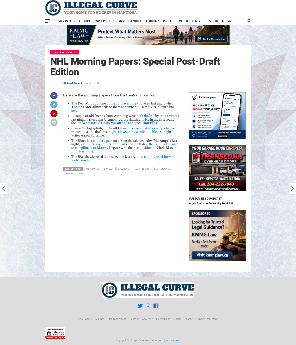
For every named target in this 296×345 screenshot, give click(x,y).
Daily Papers (66, 21)
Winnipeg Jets (104, 21)
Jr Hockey (152, 21)
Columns (85, 21)
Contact (198, 21)
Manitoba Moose (130, 21)
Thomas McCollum (74, 173)
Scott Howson (162, 168)
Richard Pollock (72, 83)
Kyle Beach (124, 168)
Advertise (147, 319)
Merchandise (163, 319)
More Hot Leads (173, 340)
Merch (183, 21)
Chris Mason (93, 168)
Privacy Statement (207, 319)
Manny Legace (142, 168)
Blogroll (177, 319)
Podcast (169, 21)
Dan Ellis (109, 168)
